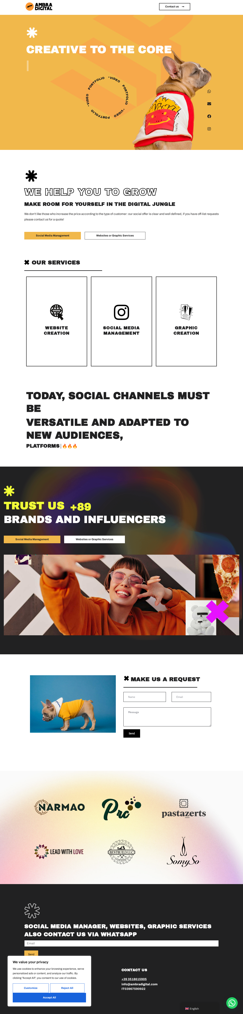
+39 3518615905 (134, 979)
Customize (30, 988)
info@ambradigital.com (140, 984)
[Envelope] (209, 104)
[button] (232, 1003)
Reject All (67, 988)
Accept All (49, 997)
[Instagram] (209, 129)
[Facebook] (209, 116)
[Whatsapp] (209, 91)
